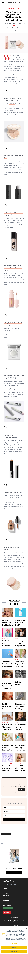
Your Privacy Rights (14, 943)
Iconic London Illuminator (11, 492)
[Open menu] (3, 2)
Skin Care (5, 701)
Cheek (19, 8)
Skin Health (18, 701)
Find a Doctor (5, 893)
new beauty (6, 834)
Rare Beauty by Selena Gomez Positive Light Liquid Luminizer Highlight (13, 268)
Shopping (5, 743)
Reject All (14, 947)
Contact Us (5, 888)
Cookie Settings (7, 908)
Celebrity (5, 638)
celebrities (12, 104)
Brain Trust (5, 898)
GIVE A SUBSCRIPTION (14, 872)
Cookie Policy (5, 903)
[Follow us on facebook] (3, 884)
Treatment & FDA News (7, 680)
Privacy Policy (6, 900)
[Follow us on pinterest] (7, 884)
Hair (16, 659)
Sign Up (21, 789)
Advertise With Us (6, 895)
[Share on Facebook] (2, 843)
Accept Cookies (14, 951)
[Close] (26, 928)
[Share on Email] (4, 843)
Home (9, 8)
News (3, 659)
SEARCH (14, 819)
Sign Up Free (14, 925)
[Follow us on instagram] (11, 884)
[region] (14, 940)
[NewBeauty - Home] (14, 2)
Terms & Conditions (7, 905)
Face (13, 8)
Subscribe (6, 912)
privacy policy (14, 793)
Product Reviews (20, 618)
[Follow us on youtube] (15, 884)
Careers (4, 890)
